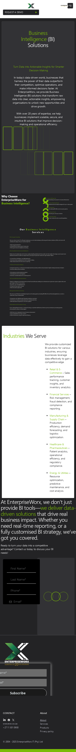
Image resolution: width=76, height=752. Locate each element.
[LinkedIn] (4, 720)
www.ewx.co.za (10, 723)
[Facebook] (8, 720)
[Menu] (70, 5)
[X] (13, 720)
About (43, 720)
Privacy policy (47, 731)
